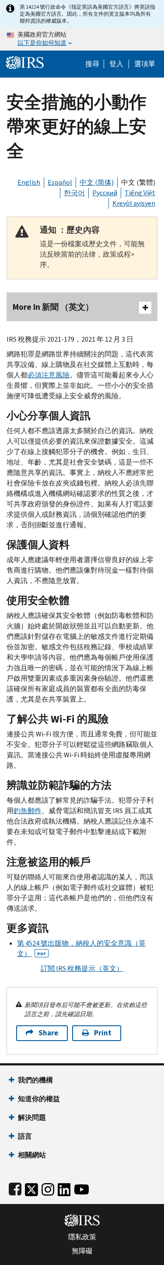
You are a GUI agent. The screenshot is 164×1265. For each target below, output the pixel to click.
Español (60, 182)
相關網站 (32, 1155)
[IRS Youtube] (81, 1187)
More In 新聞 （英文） (53, 307)
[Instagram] (48, 1187)
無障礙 (82, 1251)
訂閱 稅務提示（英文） (82, 968)
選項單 (144, 64)
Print (103, 1033)
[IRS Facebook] (15, 1187)
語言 (25, 1136)
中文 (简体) (97, 182)
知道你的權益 (39, 1098)
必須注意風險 (49, 375)
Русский (104, 192)
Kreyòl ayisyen (133, 203)
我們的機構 (35, 1080)
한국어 (74, 192)
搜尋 (92, 64)
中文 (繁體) (138, 182)
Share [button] (48, 1033)
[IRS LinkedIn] (64, 1187)
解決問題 (32, 1117)
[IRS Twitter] (31, 1187)
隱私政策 (82, 1237)
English (28, 182)
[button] (116, 64)
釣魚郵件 (28, 810)
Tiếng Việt (140, 192)
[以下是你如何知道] (82, 39)
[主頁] (25, 61)
